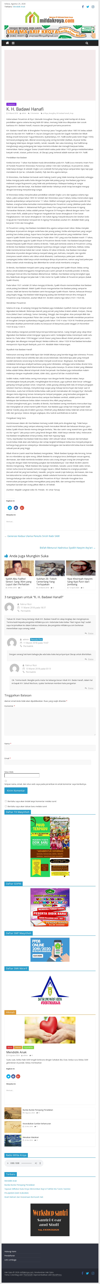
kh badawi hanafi (63, 113)
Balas (90, 633)
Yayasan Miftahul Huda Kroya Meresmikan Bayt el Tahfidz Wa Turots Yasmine (37, 1189)
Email (7, 758)
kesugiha (52, 113)
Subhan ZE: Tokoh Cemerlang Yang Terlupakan (46, 581)
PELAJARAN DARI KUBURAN (16, 1193)
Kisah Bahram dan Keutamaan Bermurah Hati (23, 1197)
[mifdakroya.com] (7, 43)
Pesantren (11, 104)
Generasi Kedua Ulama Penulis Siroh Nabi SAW (32, 536)
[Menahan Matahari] (12, 1136)
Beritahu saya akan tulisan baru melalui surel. (27, 806)
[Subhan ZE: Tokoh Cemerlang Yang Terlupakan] (50, 562)
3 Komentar (34, 113)
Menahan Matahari (31, 1137)
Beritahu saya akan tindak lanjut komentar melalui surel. (32, 801)
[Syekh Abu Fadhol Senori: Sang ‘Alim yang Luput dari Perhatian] (19, 562)
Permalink (26, 610)
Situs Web (8, 772)
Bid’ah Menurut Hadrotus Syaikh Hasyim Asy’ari (68, 547)
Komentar (9, 706)
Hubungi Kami (10, 1251)
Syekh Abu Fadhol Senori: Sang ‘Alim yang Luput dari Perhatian (19, 581)
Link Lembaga (10, 1260)
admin (23, 113)
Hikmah (18, 1047)
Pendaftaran (9, 1255)
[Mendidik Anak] (50, 1018)
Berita (10, 1047)
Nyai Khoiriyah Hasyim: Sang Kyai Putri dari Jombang (80, 581)
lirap (71, 113)
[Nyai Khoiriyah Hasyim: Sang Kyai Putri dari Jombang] (81, 562)
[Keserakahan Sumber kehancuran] (12, 1122)
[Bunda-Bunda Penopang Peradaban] (12, 1108)
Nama (7, 743)
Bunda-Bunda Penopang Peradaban (38, 1110)
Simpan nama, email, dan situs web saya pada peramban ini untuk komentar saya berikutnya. (45, 784)
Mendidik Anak (19, 6)
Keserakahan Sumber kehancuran (37, 1123)
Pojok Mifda (28, 1047)
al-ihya (45, 113)
